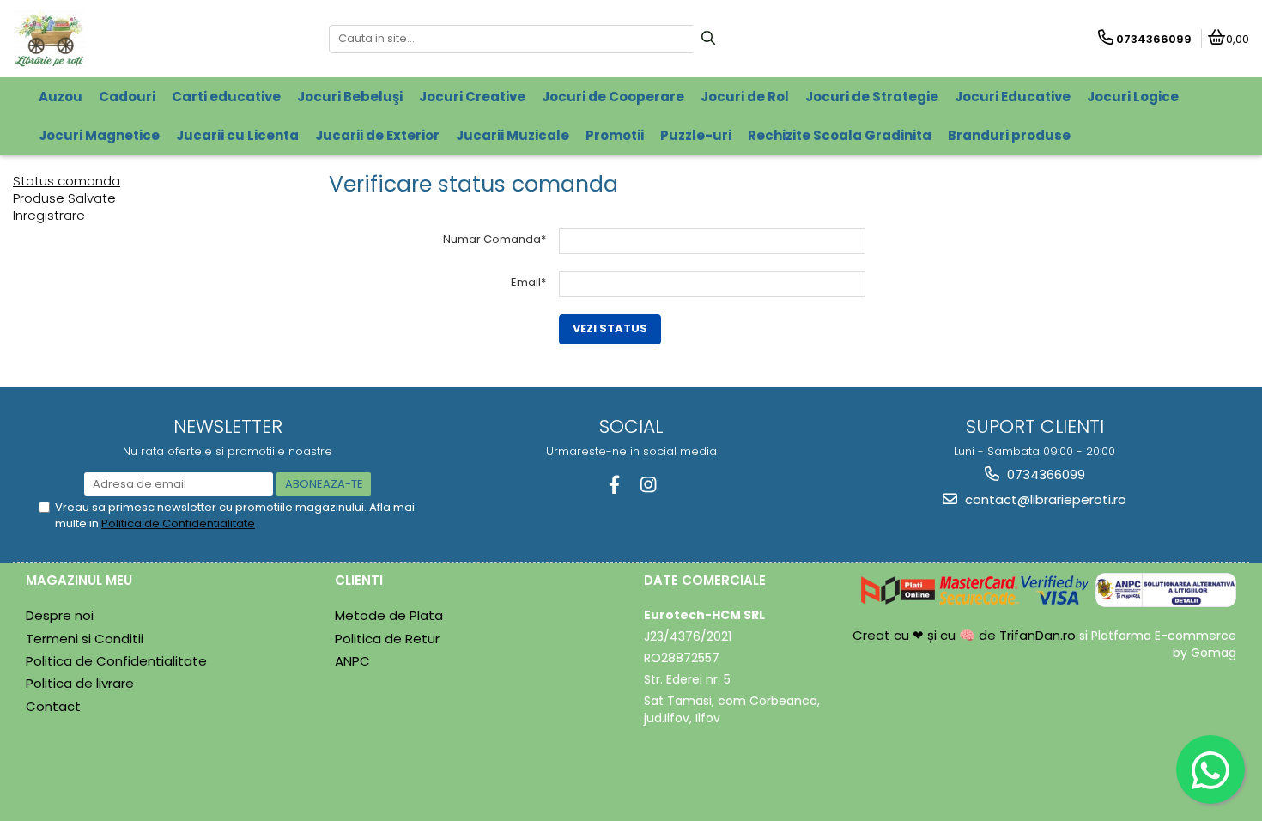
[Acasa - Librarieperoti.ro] (120, 39)
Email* (528, 282)
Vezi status (610, 328)
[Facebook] (614, 485)
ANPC (352, 661)
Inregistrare (49, 215)
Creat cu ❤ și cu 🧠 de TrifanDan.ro (965, 635)
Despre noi (60, 615)
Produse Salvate (64, 198)
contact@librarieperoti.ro (1044, 499)
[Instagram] (648, 485)
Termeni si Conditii (84, 638)
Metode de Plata (389, 615)
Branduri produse (1009, 135)
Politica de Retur (387, 638)
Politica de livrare (80, 683)
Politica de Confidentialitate (178, 523)
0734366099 (1044, 474)
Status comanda (66, 181)
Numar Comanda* (494, 239)
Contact (53, 706)
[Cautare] (708, 39)
